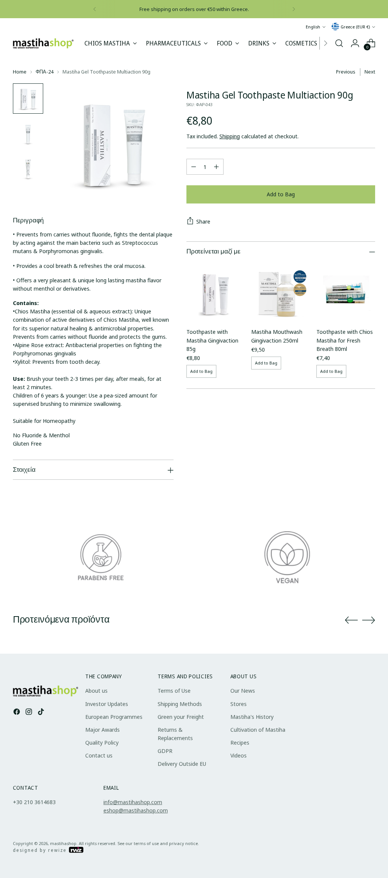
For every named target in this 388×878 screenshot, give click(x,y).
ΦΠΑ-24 (44, 71)
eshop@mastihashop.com (135, 810)
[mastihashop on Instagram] (29, 712)
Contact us (99, 755)
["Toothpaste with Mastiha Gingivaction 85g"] (215, 292)
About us (96, 690)
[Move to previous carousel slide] (351, 620)
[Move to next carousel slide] (368, 620)
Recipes (239, 742)
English (313, 27)
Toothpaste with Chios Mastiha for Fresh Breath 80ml (344, 340)
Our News (242, 690)
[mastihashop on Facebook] (17, 712)
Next (370, 71)
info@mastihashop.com (132, 802)
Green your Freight (181, 716)
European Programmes (113, 716)
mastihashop (63, 843)
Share (203, 221)
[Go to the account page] (355, 43)
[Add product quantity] (216, 166)
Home (20, 71)
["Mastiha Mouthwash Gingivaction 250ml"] (280, 292)
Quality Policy (102, 742)
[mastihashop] (43, 43)
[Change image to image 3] (28, 168)
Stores (238, 703)
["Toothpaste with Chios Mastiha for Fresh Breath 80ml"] (345, 292)
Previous (345, 71)
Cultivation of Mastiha (257, 729)
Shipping (229, 136)
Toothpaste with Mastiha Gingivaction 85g (212, 340)
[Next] (293, 9)
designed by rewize (41, 850)
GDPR (165, 750)
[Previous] (94, 9)
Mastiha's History (252, 716)
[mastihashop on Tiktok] (41, 712)
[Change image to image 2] (28, 133)
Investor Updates (106, 703)
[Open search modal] (339, 43)
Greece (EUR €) (355, 27)
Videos (238, 755)
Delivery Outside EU (182, 763)
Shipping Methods (180, 703)
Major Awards (102, 729)
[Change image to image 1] (28, 98)
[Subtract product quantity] (193, 166)
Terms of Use (174, 690)
